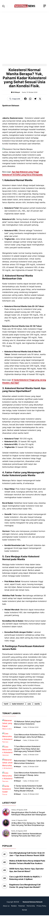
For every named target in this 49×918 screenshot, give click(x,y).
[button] (3, 6)
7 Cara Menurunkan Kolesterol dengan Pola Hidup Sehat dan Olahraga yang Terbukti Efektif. (27, 748)
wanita (37, 704)
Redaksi (14, 906)
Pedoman (21, 906)
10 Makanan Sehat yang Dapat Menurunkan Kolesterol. (27, 722)
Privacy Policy (41, 906)
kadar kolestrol (18, 704)
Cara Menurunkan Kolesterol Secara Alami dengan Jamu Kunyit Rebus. (29, 735)
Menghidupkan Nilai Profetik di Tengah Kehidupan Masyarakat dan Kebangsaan (28, 813)
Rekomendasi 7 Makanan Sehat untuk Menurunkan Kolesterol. (30, 762)
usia (29, 704)
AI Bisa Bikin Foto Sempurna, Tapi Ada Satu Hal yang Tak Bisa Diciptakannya (27, 824)
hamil (6, 704)
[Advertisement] (24, 36)
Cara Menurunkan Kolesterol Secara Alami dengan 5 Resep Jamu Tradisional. (29, 775)
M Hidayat (16, 92)
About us (6, 906)
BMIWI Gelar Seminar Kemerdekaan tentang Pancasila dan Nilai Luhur (26, 834)
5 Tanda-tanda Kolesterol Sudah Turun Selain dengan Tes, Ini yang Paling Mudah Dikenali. (28, 788)
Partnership (31, 906)
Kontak (24, 910)
